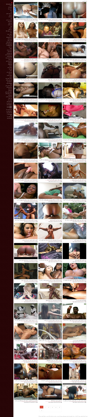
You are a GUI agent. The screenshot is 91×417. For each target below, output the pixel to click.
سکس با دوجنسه (9, 75)
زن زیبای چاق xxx (9, 37)
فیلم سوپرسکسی (9, 53)
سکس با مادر (10, 99)
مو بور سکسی (10, 38)
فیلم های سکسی (9, 56)
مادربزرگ (10, 35)
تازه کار (11, 5)
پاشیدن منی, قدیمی (9, 19)
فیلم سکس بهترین (9, 112)
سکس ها (10, 65)
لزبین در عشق (10, 40)
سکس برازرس (9, 67)
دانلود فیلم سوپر (9, 81)
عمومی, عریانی (9, 34)
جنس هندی (10, 73)
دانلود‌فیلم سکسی (9, 104)
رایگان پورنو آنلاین (9, 87)
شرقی (11, 10)
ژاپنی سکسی (10, 24)
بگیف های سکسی (9, 101)
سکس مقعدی (10, 21)
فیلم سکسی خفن (9, 72)
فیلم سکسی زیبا (9, 116)
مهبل (11, 26)
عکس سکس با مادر (9, 109)
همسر (11, 32)
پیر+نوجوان (10, 29)
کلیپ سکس (10, 59)
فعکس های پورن (9, 118)
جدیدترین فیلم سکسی (8, 93)
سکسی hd (10, 7)
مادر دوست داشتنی (9, 13)
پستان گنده (10, 16)
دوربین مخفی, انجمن (9, 43)
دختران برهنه (10, 8)
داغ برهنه (10, 15)
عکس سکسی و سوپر (8, 85)
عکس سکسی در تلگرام (9, 114)
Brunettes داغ (9, 45)
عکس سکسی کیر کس (8, 54)
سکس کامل (10, 90)
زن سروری (10, 46)
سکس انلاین (10, 62)
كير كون (10, 76)
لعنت (11, 18)
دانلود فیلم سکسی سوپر (9, 83)
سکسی (11, 48)
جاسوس (10, 27)
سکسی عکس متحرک (9, 78)
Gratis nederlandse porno (9, 107)
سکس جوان (10, 88)
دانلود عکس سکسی (9, 96)
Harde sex (10, 64)
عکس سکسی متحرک (9, 57)
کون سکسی (10, 98)
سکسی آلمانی (10, 51)
